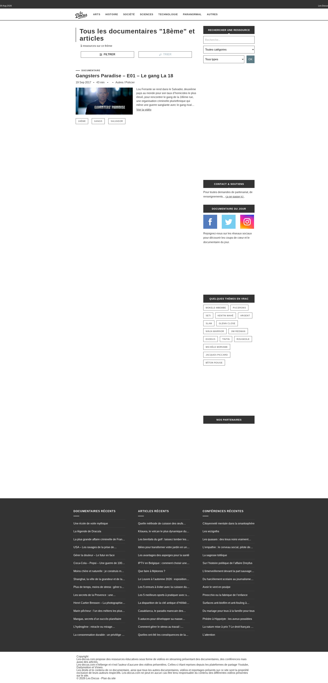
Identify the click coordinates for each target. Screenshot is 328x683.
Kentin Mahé (226, 315)
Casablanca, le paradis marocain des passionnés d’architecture (160, 611)
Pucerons (239, 308)
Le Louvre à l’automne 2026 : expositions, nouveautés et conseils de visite (163, 579)
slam (209, 323)
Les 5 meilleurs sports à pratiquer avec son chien (164, 595)
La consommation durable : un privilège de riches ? (99, 635)
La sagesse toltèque (215, 555)
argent (245, 315)
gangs (98, 121)
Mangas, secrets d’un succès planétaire (97, 618)
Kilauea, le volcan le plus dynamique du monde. (162, 532)
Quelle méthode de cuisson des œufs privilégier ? (160, 524)
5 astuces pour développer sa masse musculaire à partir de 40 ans (160, 619)
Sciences (146, 14)
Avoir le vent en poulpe (216, 587)
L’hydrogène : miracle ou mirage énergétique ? (92, 627)
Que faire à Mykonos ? (151, 571)
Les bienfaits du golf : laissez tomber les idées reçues (162, 540)
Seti (208, 315)
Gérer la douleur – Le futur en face (94, 555)
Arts (96, 14)
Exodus (210, 339)
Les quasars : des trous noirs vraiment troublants (225, 540)
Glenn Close (227, 323)
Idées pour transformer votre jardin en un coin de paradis (162, 548)
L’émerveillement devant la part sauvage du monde (227, 571)
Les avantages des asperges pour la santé (163, 555)
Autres (212, 14)
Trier (167, 54)
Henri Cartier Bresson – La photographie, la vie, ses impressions (98, 603)
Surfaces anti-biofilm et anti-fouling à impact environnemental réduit (225, 603)
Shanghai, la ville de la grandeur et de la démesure (97, 579)
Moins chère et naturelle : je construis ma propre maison (98, 571)
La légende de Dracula (87, 531)
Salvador (117, 121)
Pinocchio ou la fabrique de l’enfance (225, 595)
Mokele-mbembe (216, 308)
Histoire (111, 14)
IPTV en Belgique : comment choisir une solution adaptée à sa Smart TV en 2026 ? (163, 563)
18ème (82, 121)
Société (129, 14)
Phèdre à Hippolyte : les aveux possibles (227, 618)
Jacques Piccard (217, 355)
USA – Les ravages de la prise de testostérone (93, 548)
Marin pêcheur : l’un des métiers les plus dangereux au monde (97, 611)
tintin (226, 339)
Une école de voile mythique (90, 523)
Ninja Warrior (215, 331)
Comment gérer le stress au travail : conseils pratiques (159, 627)
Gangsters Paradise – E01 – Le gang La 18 (124, 75)
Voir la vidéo (143, 109)
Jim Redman (238, 331)
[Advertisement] (229, 119)
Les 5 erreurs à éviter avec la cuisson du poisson (162, 587)
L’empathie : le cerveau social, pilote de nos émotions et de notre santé (226, 548)
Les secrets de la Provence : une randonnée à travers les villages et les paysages (96, 595)
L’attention (209, 634)
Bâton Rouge (214, 363)
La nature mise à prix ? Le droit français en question (228, 627)
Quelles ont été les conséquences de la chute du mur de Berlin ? (162, 635)
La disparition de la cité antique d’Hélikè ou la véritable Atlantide (162, 603)
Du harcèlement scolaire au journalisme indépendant (227, 579)
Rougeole (243, 339)
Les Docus (92, 678)
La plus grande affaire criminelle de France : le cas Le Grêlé (99, 540)
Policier (130, 82)
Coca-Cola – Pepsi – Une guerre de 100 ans (97, 563)
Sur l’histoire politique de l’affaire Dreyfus (227, 563)
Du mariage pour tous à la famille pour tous (229, 610)
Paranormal (192, 14)
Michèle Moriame (217, 347)
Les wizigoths (211, 531)
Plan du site (108, 678)
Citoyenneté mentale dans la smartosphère (229, 523)
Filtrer (109, 54)
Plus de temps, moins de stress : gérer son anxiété (99, 587)
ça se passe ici (234, 196)
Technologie (168, 14)
